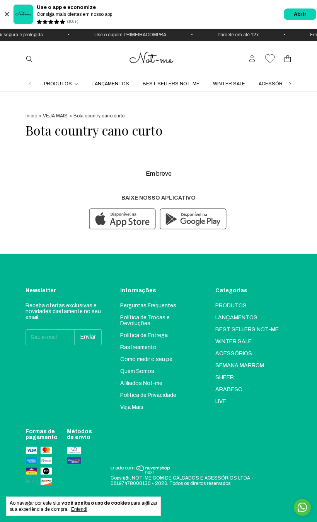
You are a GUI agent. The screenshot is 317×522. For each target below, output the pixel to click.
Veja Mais (131, 407)
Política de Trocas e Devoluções (145, 320)
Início (31, 116)
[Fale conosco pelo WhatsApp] (302, 507)
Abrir (300, 14)
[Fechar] (7, 14)
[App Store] (122, 219)
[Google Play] (193, 219)
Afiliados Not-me (141, 383)
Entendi (79, 509)
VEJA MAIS (55, 116)
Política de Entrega (144, 335)
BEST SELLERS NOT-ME (171, 83)
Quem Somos (137, 371)
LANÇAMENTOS (110, 83)
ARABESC (228, 389)
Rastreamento (138, 347)
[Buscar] (29, 59)
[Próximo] (290, 83)
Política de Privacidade (148, 395)
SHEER (224, 377)
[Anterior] (30, 83)
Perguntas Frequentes (148, 305)
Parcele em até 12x (235, 34)
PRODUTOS (58, 83)
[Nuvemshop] (140, 472)
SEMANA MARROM (239, 365)
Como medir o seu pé (146, 359)
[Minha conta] (252, 59)
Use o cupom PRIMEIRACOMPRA (128, 34)
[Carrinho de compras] (287, 59)
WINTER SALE (229, 83)
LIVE (220, 401)
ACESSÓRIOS (275, 83)
